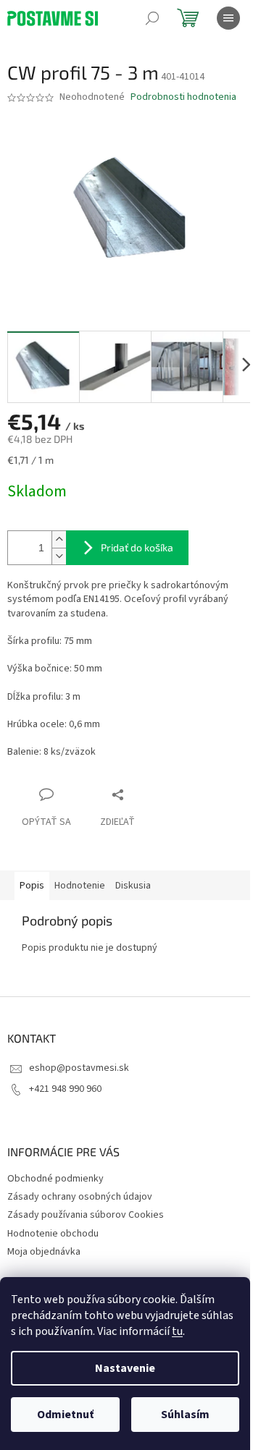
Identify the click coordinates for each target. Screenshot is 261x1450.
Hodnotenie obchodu (53, 1233)
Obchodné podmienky (55, 1178)
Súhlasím (185, 1415)
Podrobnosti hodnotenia (183, 97)
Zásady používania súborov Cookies (85, 1215)
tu (177, 1331)
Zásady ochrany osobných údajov (79, 1197)
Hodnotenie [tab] (79, 885)
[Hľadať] (152, 18)
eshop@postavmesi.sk (79, 1068)
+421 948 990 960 (65, 1089)
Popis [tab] (32, 885)
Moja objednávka (43, 1252)
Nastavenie (125, 1368)
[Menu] (228, 18)
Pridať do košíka (137, 547)
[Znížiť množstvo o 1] (58, 556)
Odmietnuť (65, 1415)
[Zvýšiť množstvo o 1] (58, 539)
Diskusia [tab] (133, 885)
